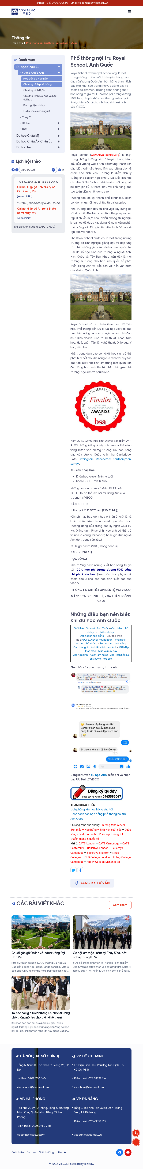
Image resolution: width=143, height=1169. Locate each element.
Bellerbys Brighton (98, 852)
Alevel (94, 639)
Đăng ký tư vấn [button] (95, 883)
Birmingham (86, 459)
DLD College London (97, 857)
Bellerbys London (97, 848)
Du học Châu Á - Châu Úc (34, 141)
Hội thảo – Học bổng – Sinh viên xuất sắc (96, 829)
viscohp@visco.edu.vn (31, 1135)
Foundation (105, 639)
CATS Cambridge (109, 843)
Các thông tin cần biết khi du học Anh (94, 647)
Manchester (103, 459)
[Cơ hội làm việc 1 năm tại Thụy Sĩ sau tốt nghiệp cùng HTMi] (102, 944)
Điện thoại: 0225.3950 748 (34, 1126)
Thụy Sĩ (26, 117)
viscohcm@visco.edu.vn (89, 1087)
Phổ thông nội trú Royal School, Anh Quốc (51, 43)
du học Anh (99, 775)
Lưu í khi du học (106, 632)
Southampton (122, 459)
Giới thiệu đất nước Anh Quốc (91, 628)
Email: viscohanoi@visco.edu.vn (89, 2)
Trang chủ (17, 43)
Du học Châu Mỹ (28, 136)
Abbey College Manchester (103, 861)
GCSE (85, 639)
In (63, 170)
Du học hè (23, 147)
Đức (24, 129)
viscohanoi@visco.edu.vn (33, 1087)
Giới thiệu (18, 1152)
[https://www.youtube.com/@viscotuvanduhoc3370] (128, 1152)
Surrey (74, 464)
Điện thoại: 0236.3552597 (90, 1121)
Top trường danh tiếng (113, 643)
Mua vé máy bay (107, 651)
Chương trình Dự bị (34, 90)
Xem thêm (120, 905)
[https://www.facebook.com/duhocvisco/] (119, 1152)
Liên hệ (61, 1152)
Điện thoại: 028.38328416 (90, 1078)
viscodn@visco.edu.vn (88, 1135)
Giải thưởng (46, 1152)
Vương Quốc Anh (33, 72)
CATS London (87, 843)
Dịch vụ (31, 1152)
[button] (129, 12)
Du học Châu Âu (27, 67)
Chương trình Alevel (113, 825)
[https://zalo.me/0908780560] (136, 1142)
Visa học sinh (80, 654)
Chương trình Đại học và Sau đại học (40, 97)
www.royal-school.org (105, 155)
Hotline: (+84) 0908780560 (51, 2)
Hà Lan (26, 123)
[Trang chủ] (23, 12)
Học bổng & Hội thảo (35, 78)
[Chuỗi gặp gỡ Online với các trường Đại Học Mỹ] (41, 944)
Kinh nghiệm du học (34, 105)
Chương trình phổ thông (37, 84)
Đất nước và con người (36, 111)
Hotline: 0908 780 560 (31, 1078)
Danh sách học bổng (92, 635)
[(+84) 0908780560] (136, 1133)
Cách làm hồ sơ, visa (102, 654)
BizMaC (89, 1164)
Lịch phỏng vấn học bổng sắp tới (91, 809)
